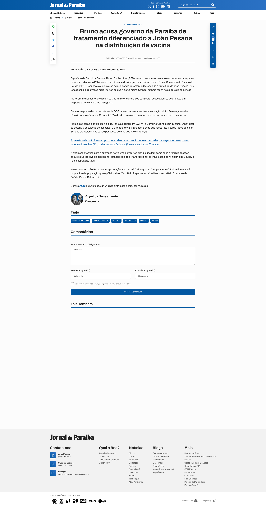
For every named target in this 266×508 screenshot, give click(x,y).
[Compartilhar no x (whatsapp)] (53, 33)
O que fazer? (105, 456)
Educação (133, 463)
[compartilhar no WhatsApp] (53, 27)
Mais (211, 13)
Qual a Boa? (116, 13)
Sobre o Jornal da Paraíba (196, 463)
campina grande (100, 221)
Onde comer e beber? (109, 460)
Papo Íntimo (158, 472)
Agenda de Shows (107, 453)
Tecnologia (134, 479)
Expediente (189, 472)
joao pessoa (130, 221)
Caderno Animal (160, 453)
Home (57, 18)
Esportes (78, 13)
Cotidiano (133, 472)
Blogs (159, 13)
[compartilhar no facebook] (53, 46)
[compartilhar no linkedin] (53, 53)
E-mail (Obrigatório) (145, 270)
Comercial (189, 476)
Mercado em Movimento (164, 469)
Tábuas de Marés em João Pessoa (200, 456)
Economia (133, 460)
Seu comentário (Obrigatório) (85, 244)
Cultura (132, 456)
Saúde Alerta (158, 466)
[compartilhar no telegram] (53, 40)
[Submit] (212, 4)
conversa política (86, 18)
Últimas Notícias (57, 13)
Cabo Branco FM (192, 466)
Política (98, 13)
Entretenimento (138, 13)
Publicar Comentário (133, 292)
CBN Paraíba (190, 469)
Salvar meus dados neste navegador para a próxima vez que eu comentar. (103, 284)
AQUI (82, 186)
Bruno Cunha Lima (80, 221)
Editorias (178, 13)
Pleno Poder (158, 460)
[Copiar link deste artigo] (53, 60)
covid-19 (116, 221)
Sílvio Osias (158, 463)
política (68, 18)
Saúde (132, 476)
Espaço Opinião (191, 485)
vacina (155, 221)
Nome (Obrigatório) (80, 270)
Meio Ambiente (136, 482)
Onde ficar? (104, 463)
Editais (197, 13)
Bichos (132, 453)
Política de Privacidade (194, 482)
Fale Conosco (190, 479)
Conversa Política (161, 456)
